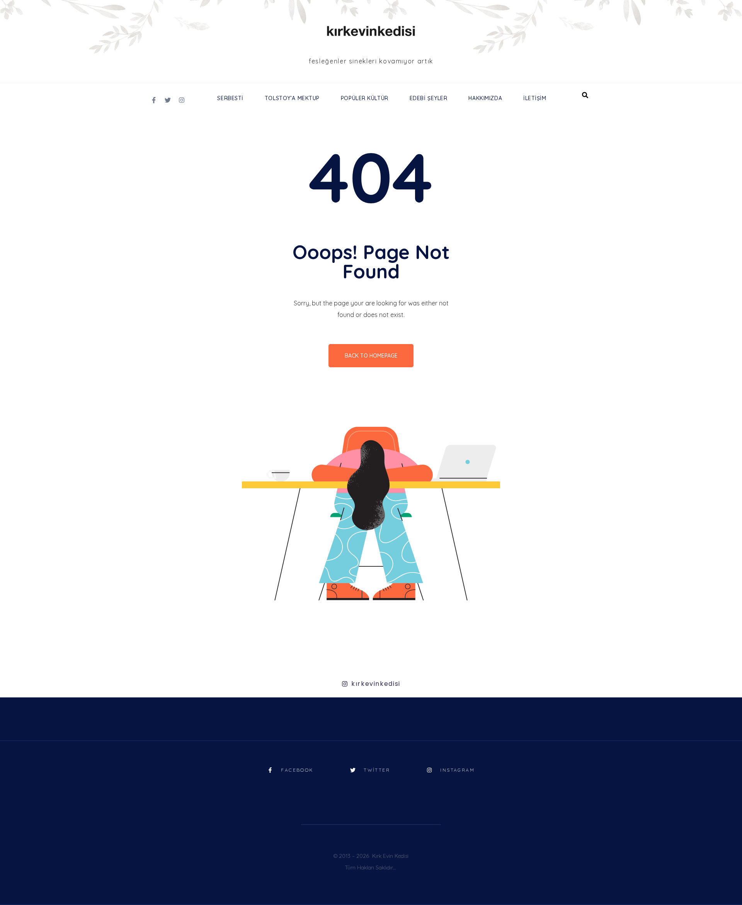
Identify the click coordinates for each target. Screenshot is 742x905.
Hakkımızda (485, 98)
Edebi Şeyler (429, 98)
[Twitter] (168, 100)
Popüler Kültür (364, 98)
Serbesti (230, 98)
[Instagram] (182, 100)
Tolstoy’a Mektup (292, 98)
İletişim (534, 98)
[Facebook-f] (154, 100)
